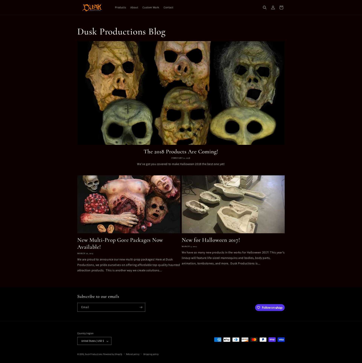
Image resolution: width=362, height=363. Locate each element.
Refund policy (133, 354)
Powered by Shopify (113, 354)
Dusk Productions (94, 354)
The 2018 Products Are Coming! (181, 151)
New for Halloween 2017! (211, 239)
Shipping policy (151, 354)
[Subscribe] (141, 307)
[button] (265, 7)
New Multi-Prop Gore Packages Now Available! (120, 243)
